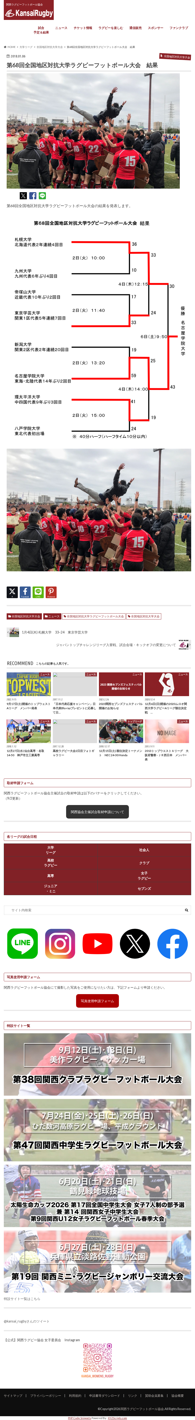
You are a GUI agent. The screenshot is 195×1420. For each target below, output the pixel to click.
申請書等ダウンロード (104, 1395)
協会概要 (177, 1395)
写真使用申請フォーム (97, 1001)
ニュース (61, 28)
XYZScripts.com (117, 1418)
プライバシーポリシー (45, 1395)
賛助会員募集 (154, 1395)
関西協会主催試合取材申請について (97, 812)
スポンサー (155, 28)
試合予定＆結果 (41, 30)
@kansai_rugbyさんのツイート (27, 1321)
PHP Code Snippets (79, 1418)
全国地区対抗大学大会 (26, 616)
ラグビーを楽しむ (110, 28)
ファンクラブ (179, 28)
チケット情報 (83, 28)
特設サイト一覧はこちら (22, 1299)
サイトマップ (13, 1395)
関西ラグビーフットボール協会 (142, 1409)
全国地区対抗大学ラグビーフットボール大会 (95, 616)
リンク (132, 1395)
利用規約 (75, 1395)
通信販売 (135, 28)
